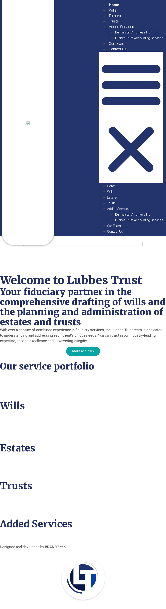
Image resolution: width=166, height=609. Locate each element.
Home (114, 5)
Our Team (116, 43)
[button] (131, 117)
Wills (112, 10)
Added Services (121, 27)
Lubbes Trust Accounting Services (139, 38)
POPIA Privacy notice (85, 547)
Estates (115, 16)
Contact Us (117, 49)
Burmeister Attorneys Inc (132, 32)
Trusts (114, 21)
